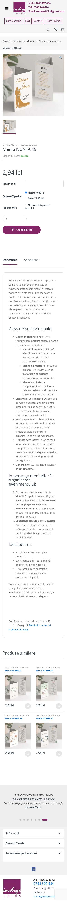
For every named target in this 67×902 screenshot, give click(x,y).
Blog (27, 21)
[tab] (10, 261)
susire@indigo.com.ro (46, 896)
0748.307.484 (43, 3)
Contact (38, 21)
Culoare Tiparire (12, 196)
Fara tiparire (10, 207)
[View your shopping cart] (62, 29)
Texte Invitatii (53, 21)
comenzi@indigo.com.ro (50, 11)
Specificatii (31, 260)
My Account (55, 29)
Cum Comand (13, 21)
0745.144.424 (41, 7)
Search (48, 29)
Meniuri (17, 41)
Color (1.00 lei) (35, 198)
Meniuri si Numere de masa (42, 41)
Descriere (10, 260)
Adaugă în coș (24, 229)
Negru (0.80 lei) (36, 192)
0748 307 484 (44, 883)
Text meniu (9, 183)
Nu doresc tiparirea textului (37, 207)
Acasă (6, 41)
